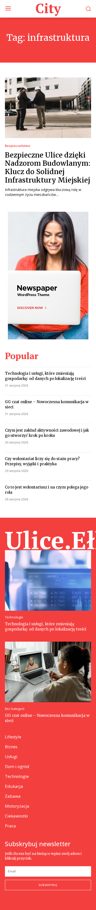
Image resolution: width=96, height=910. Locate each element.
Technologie (14, 617)
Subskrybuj (48, 885)
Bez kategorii (14, 708)
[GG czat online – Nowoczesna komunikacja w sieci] (48, 672)
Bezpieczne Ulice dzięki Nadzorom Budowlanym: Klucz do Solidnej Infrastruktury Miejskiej (47, 168)
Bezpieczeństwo (17, 145)
